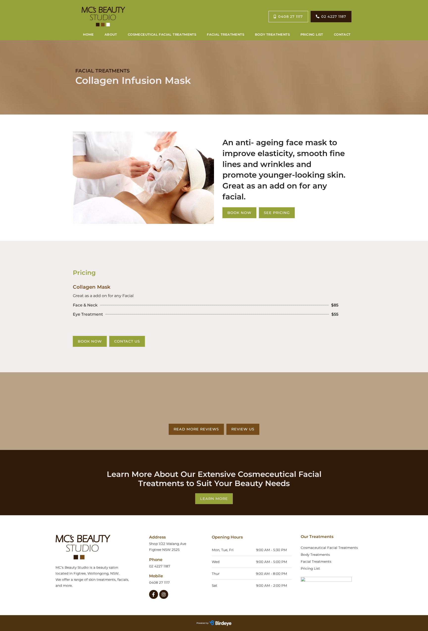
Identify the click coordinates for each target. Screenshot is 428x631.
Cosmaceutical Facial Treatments (329, 548)
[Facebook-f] (153, 594)
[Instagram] (163, 594)
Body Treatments (272, 34)
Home (88, 34)
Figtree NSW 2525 (164, 550)
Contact (342, 34)
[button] (214, 498)
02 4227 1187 (159, 566)
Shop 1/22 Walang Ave (168, 544)
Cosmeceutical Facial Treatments (162, 34)
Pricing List (311, 34)
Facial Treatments (225, 34)
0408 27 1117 (159, 582)
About (111, 34)
